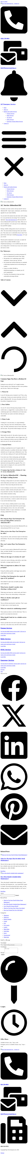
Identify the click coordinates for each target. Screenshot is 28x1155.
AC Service (9, 117)
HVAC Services (10, 119)
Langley (5, 927)
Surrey (5, 933)
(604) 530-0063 (5, 38)
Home (5, 107)
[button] (14, 153)
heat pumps (19, 234)
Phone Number (4, 944)
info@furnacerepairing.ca (8, 68)
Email (2, 946)
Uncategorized (7, 935)
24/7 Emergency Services (8, 104)
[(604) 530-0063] (14, 35)
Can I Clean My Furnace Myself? (11, 906)
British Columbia (7, 919)
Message (3, 952)
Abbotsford (6, 915)
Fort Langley (6, 925)
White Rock (6, 937)
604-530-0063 (5, 1084)
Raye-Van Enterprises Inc (11, 219)
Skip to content (4, 1)
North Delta (6, 931)
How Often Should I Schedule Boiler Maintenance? (15, 904)
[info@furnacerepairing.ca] (14, 64)
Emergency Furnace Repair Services (15, 121)
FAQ (5, 923)
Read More (3, 871)
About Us (6, 109)
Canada (5, 921)
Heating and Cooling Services (10, 111)
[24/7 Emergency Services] (14, 100)
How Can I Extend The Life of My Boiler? (13, 910)
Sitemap (2, 1153)
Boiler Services (10, 115)
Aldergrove (6, 917)
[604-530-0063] (14, 1081)
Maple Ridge (6, 929)
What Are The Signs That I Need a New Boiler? (14, 908)
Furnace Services (10, 113)
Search (2, 893)
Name (2, 943)
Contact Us (6, 123)
